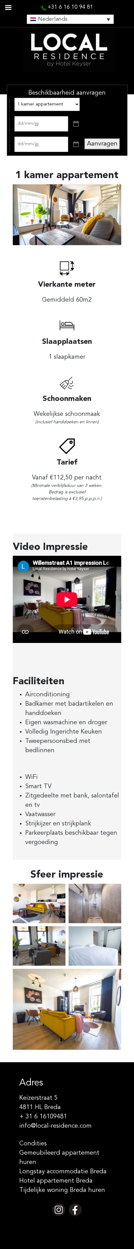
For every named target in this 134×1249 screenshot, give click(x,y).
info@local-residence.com (55, 1126)
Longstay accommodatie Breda (63, 1172)
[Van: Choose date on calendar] (76, 124)
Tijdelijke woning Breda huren (62, 1190)
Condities (33, 1144)
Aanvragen (102, 144)
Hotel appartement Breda (56, 1181)
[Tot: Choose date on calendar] (76, 144)
